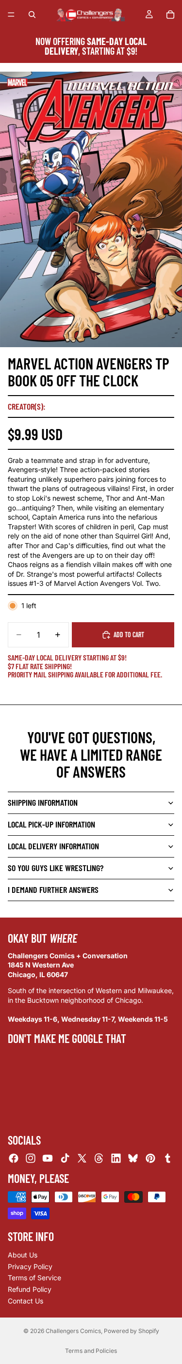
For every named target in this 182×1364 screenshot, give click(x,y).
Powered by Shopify (131, 1330)
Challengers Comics (73, 1330)
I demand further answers (53, 889)
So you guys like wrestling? (55, 867)
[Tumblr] (167, 1158)
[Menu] (11, 14)
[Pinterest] (150, 1158)
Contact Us (25, 1300)
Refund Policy (29, 1289)
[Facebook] (13, 1158)
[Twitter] (82, 1158)
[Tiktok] (65, 1158)
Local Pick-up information (51, 824)
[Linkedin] (116, 1158)
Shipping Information (43, 802)
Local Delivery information (53, 846)
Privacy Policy (30, 1266)
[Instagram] (30, 1158)
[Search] (32, 14)
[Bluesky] (133, 1158)
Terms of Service (34, 1277)
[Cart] (170, 14)
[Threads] (99, 1158)
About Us (22, 1255)
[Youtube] (47, 1158)
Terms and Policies (91, 1350)
